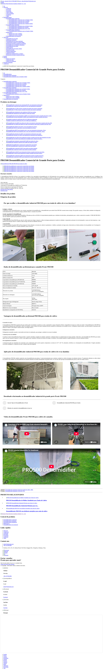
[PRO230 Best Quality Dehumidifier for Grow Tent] (22, 497)
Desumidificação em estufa (12, 46)
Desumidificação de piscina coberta (14, 48)
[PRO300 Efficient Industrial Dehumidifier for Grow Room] (21, 503)
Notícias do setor (10, 60)
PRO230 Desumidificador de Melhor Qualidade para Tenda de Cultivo (26, 500)
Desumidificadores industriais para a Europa (18, 27)
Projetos (5, 56)
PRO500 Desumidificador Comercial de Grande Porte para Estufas (21, 146)
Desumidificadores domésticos (13, 29)
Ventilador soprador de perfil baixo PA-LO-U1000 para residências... (21, 120)
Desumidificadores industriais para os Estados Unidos (21, 26)
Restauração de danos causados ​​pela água (15, 55)
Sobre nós (5, 7)
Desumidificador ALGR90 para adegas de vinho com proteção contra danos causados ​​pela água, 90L (28, 124)
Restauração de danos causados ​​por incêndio (16, 43)
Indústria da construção (11, 39)
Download (8, 9)
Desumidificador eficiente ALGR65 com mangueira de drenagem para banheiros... (24, 135)
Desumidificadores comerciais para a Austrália (19, 21)
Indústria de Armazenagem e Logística (14, 53)
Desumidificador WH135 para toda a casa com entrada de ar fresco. (21, 127)
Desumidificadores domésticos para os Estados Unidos (21, 31)
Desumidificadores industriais (12, 24)
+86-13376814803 (13, 1)
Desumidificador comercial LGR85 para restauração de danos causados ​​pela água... (24, 156)
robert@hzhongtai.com (31, 1)
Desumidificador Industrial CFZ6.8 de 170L (15, 491)
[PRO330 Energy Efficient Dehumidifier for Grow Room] (22, 508)
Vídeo (7, 16)
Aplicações (5, 37)
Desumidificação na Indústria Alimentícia (15, 45)
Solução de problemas (11, 61)
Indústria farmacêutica (11, 51)
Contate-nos (6, 63)
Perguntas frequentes (8, 62)
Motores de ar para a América (15, 33)
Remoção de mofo (10, 50)
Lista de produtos (10, 13)
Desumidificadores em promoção (13, 36)
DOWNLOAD (4, 190)
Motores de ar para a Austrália (15, 34)
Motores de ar (9, 32)
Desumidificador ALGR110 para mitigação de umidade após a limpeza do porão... (24, 138)
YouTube (5, 607)
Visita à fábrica (9, 12)
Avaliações (8, 14)
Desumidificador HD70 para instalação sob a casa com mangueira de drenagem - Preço (25, 131)
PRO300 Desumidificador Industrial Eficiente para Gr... (22, 505)
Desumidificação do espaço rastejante (14, 41)
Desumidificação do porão (12, 38)
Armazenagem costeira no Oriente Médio (15, 42)
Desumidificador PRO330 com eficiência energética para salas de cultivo (26, 511)
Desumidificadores (7, 17)
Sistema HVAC (9, 47)
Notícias (5, 57)
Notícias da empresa (10, 58)
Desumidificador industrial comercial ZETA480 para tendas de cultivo (21, 142)
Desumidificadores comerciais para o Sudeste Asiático (21, 23)
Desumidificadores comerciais (12, 18)
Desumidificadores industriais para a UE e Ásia (19, 28)
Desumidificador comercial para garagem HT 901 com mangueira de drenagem (23, 106)
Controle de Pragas (10, 52)
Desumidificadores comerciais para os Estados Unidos (21, 19)
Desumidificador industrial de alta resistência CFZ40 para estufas (20, 113)
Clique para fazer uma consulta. (8, 564)
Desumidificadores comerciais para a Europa (19, 22)
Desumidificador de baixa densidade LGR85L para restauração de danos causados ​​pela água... (27, 117)
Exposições (8, 11)
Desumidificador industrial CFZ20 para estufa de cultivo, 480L (19, 489)
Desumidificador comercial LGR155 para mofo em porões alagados (21, 149)
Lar (4, 6)
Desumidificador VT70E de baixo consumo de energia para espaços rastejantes (23, 109)
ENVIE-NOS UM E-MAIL (7, 189)
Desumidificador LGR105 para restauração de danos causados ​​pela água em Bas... (24, 153)
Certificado (8, 8)
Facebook (5, 597)
